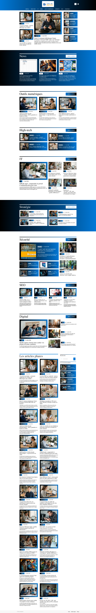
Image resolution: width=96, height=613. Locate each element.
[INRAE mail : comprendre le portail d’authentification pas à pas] (33, 170)
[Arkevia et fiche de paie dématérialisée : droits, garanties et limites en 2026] (66, 23)
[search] (75, 4)
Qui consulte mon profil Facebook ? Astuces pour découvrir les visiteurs (68, 344)
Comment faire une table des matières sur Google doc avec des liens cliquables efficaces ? (48, 503)
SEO (22, 285)
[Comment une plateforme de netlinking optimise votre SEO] (55, 292)
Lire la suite (71, 56)
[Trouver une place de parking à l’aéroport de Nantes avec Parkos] (68, 65)
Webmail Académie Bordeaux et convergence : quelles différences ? (54, 191)
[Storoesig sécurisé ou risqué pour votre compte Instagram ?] (64, 367)
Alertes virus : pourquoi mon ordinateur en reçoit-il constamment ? (52, 273)
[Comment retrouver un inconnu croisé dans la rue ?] (54, 323)
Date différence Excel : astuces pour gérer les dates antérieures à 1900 (67, 115)
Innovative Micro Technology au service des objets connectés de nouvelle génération (71, 375)
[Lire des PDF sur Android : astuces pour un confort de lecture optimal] (26, 34)
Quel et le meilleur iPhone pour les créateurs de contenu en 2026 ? (28, 552)
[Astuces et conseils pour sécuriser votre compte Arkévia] (68, 265)
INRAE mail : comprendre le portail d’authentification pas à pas (31, 184)
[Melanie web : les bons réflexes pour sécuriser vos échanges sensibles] (23, 273)
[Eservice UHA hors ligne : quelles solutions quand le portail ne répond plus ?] (70, 166)
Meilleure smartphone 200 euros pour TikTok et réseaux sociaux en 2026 (73, 16)
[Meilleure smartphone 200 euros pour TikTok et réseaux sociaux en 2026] (66, 15)
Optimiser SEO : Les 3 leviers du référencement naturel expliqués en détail (25, 300)
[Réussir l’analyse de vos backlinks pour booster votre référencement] (40, 292)
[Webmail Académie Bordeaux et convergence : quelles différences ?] (55, 183)
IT (21, 159)
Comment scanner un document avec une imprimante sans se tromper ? (70, 381)
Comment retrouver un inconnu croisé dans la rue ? (68, 324)
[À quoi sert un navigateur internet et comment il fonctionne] (28, 251)
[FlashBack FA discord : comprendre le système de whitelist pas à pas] (64, 387)
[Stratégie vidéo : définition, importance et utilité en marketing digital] (24, 222)
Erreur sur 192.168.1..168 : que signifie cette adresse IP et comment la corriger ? (70, 192)
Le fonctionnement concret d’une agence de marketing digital (65, 214)
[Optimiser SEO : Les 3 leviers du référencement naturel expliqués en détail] (25, 292)
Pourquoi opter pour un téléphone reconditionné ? (47, 76)
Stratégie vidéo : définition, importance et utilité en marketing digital (36, 223)
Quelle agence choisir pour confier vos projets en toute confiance (32, 343)
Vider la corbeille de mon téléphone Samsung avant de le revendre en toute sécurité (73, 31)
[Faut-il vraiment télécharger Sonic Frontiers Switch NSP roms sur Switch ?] (48, 23)
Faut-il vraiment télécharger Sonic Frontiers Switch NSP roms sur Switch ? (47, 39)
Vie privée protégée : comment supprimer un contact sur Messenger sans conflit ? (26, 26)
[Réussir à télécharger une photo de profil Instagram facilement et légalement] (54, 333)
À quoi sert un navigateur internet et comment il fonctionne (46, 251)
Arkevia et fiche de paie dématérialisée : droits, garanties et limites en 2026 (73, 23)
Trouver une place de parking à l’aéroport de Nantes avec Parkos (67, 76)
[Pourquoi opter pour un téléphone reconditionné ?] (48, 65)
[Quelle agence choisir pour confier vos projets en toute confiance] (33, 329)
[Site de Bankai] (48, 4)
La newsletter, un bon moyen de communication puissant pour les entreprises (36, 214)
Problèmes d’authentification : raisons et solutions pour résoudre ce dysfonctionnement (68, 257)
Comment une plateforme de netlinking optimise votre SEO (55, 300)
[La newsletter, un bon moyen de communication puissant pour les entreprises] (24, 214)
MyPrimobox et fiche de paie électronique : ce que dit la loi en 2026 (73, 39)
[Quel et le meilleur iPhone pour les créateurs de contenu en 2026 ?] (28, 541)
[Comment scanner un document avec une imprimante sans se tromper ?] (64, 380)
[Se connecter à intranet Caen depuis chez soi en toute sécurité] (55, 166)
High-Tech (21, 23)
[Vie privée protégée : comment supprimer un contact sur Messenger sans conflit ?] (26, 17)
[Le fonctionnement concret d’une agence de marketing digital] (53, 214)
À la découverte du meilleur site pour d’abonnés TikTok (66, 223)
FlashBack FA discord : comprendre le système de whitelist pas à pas (71, 388)
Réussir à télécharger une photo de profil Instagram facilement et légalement (68, 334)
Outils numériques (73, 21)
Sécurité (25, 239)
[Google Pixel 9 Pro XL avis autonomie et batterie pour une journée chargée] (28, 492)
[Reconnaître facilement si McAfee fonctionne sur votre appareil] (43, 265)
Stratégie (25, 207)
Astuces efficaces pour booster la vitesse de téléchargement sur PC (33, 265)
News (23, 56)
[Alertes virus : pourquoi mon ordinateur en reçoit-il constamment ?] (43, 273)
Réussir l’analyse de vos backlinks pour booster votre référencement (40, 300)
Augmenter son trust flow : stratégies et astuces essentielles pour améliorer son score (70, 301)
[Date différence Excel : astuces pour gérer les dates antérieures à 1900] (68, 103)
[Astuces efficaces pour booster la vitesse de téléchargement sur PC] (23, 265)
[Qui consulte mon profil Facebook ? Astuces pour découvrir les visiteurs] (54, 344)
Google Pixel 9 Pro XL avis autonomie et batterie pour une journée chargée (27, 503)
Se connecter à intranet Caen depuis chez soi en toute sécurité (54, 174)
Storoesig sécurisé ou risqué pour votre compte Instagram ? (71, 368)
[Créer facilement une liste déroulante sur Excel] (28, 65)
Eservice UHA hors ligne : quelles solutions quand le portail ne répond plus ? (70, 175)
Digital (24, 316)
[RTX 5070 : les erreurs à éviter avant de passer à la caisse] (49, 516)
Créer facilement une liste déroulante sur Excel (26, 76)
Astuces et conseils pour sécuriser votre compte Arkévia (68, 274)
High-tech (26, 130)
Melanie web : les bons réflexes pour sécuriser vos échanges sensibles (33, 273)
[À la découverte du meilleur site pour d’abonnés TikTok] (53, 222)
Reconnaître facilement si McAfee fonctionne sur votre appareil (52, 265)
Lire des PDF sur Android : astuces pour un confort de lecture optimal (26, 44)
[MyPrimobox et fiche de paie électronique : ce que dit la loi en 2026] (66, 38)
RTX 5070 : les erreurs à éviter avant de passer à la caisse (48, 527)
